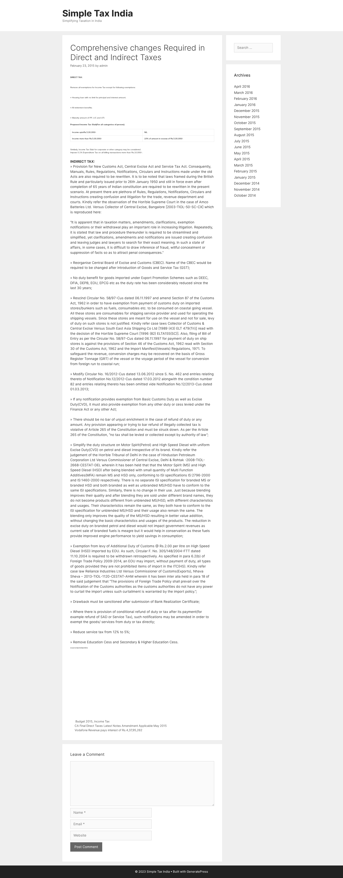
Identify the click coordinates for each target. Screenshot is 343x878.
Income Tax (102, 721)
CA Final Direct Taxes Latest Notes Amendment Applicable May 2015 (121, 725)
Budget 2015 (83, 721)
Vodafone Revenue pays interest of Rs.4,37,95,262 (108, 730)
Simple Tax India (97, 13)
